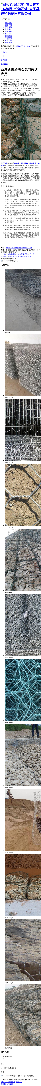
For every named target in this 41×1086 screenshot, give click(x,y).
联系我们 (8, 42)
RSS (6, 1082)
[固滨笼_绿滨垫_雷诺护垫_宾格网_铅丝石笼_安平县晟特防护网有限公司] (20, 13)
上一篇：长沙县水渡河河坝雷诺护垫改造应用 (17, 254)
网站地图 (11, 1082)
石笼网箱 (24, 163)
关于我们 (8, 25)
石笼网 (5, 163)
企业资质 (8, 40)
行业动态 (8, 29)
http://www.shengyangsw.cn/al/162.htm (19, 248)
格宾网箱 (32, 163)
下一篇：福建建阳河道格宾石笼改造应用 (16, 256)
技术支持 (8, 31)
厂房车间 (8, 38)
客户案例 (8, 36)
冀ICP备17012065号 (8, 1084)
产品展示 (8, 27)
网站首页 (8, 23)
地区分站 (19, 1082)
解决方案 (8, 34)
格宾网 (16, 163)
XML (3, 1082)
